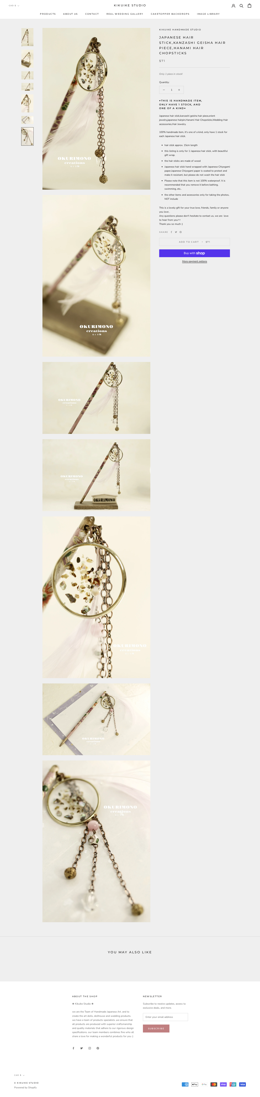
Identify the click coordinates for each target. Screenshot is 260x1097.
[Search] (241, 5)
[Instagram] (89, 1048)
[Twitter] (176, 232)
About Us (70, 14)
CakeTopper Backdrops (170, 14)
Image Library (208, 14)
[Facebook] (171, 232)
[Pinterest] (181, 232)
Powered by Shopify (25, 1087)
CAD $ (12, 5)
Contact (92, 14)
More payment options (194, 261)
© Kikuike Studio (26, 1083)
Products (48, 14)
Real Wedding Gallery (124, 14)
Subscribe (156, 1028)
